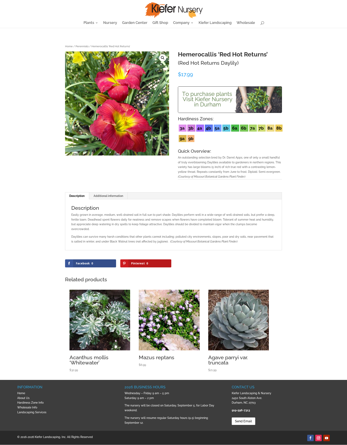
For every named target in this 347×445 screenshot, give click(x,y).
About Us (23, 398)
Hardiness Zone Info (30, 402)
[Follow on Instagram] (318, 438)
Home (69, 46)
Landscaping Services (31, 412)
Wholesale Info (27, 407)
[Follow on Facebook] (310, 438)
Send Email (243, 421)
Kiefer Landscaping (215, 23)
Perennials (82, 46)
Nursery (110, 23)
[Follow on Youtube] (326, 438)
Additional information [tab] (108, 195)
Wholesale (246, 23)
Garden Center (134, 23)
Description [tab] (77, 195)
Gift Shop (160, 23)
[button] (162, 57)
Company (181, 23)
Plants (89, 23)
